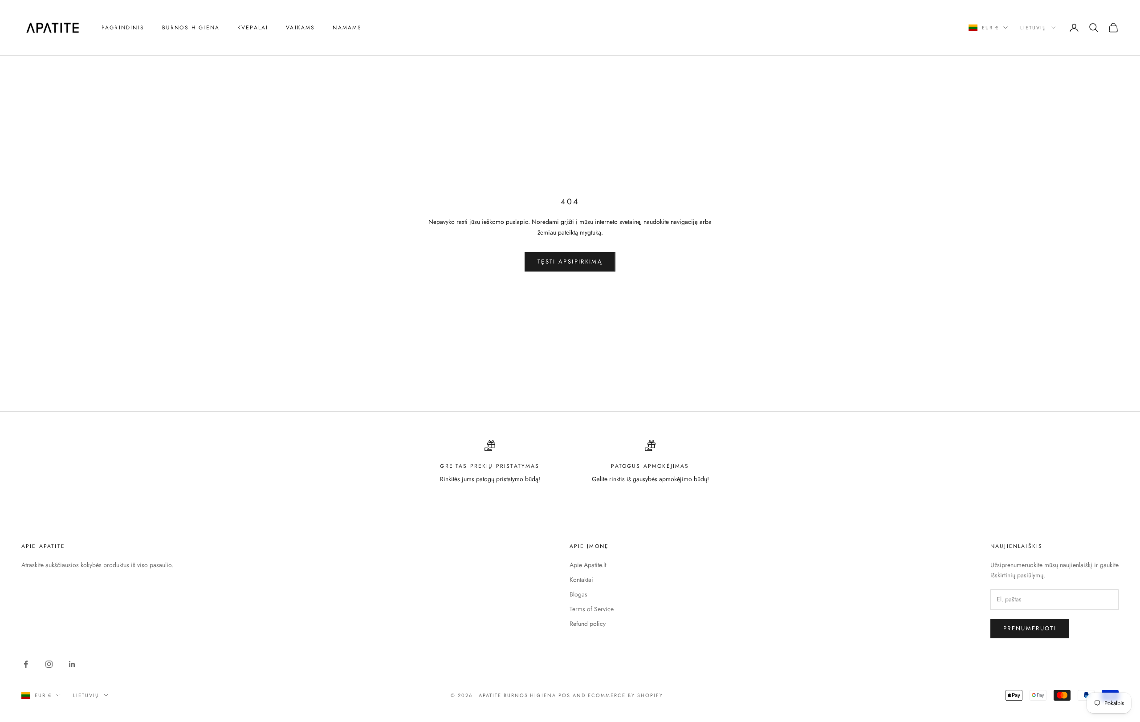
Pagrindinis (123, 28)
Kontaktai (581, 579)
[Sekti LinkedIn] (72, 664)
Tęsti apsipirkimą (570, 261)
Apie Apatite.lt (588, 564)
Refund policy (588, 623)
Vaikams (300, 28)
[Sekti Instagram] (49, 664)
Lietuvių (1033, 27)
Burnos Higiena (191, 28)
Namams (347, 28)
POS (564, 695)
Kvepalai (252, 28)
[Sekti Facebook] (25, 664)
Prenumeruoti (1029, 628)
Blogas (578, 594)
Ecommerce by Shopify (625, 695)
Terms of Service (592, 608)
